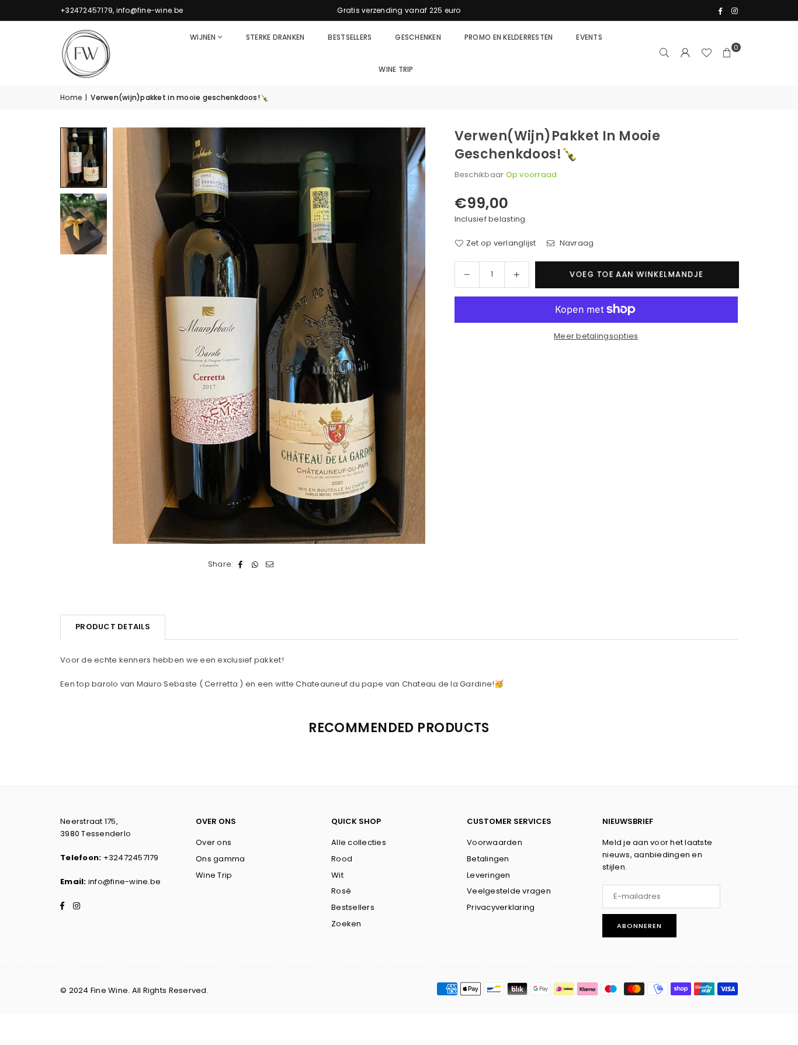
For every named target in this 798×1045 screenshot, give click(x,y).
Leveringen (489, 875)
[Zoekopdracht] (664, 53)
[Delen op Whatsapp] (255, 564)
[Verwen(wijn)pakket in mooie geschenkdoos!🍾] (83, 157)
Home (71, 97)
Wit (337, 875)
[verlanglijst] (706, 53)
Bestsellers (350, 37)
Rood (341, 858)
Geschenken (418, 37)
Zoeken (346, 923)
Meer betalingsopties (596, 336)
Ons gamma (220, 858)
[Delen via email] (270, 564)
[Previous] (129, 336)
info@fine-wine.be (124, 881)
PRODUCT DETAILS (112, 626)
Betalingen (488, 858)
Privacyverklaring (501, 907)
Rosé (341, 890)
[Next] (409, 336)
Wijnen (203, 37)
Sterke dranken (275, 37)
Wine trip (396, 69)
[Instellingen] (685, 53)
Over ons (213, 842)
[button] (727, 53)
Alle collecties (358, 842)
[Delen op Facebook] (241, 564)
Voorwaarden (494, 842)
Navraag (575, 243)
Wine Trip (214, 875)
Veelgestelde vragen (509, 890)
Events (589, 37)
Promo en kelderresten (508, 37)
